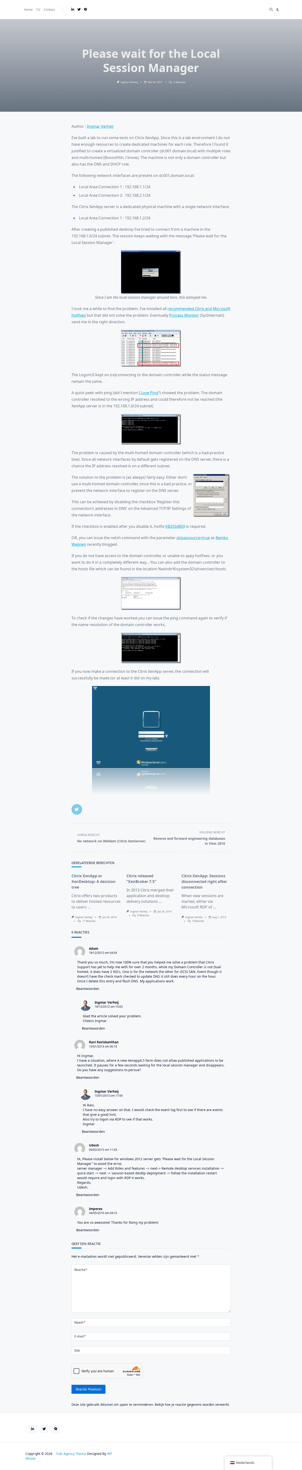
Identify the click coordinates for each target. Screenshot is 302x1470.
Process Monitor (184, 315)
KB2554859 (175, 526)
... (89, 907)
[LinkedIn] (72, 10)
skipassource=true (193, 537)
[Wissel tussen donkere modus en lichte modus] (278, 9)
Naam (79, 1322)
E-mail (80, 1336)
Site (77, 1350)
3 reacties (198, 921)
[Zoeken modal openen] (271, 9)
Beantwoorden (87, 988)
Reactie (80, 1269)
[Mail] (85, 10)
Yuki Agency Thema (71, 1453)
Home (28, 9)
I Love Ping (148, 392)
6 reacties (179, 82)
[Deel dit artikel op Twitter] (76, 809)
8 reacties (143, 915)
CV (38, 9)
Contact (49, 9)
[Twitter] (79, 10)
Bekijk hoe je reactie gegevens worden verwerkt (192, 1404)
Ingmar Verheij (129, 82)
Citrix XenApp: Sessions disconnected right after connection (204, 881)
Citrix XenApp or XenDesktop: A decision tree (93, 881)
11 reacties (89, 921)
